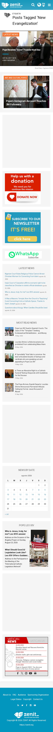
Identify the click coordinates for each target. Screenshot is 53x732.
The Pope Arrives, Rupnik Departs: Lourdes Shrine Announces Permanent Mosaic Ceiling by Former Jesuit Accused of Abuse (31, 388)
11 (14, 495)
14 (33, 495)
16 (45, 495)
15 (39, 495)
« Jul (7, 514)
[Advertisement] (26, 141)
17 (8, 499)
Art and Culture (12, 78)
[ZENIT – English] (15, 5)
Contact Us (38, 699)
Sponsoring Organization (38, 695)
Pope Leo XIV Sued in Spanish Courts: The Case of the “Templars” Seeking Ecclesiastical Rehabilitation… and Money (31, 330)
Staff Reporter (8, 60)
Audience (22, 695)
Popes (24, 78)
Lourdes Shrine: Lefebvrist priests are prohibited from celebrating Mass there (30, 343)
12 (20, 495)
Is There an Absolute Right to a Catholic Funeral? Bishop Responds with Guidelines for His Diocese (31, 373)
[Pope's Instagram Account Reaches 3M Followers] (26, 91)
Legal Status (16, 699)
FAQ (14, 695)
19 (20, 499)
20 (26, 499)
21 (33, 499)
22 (39, 499)
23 (45, 499)
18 (14, 499)
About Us (7, 695)
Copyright (27, 699)
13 (26, 495)
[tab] (15, 640)
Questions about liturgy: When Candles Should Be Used (26, 308)
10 (8, 495)
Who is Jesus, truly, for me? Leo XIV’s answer (22, 292)
